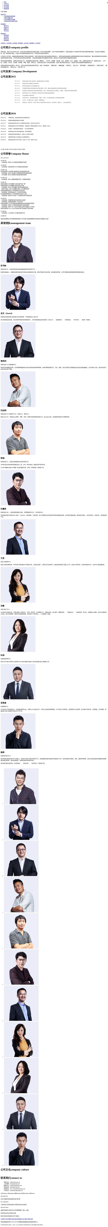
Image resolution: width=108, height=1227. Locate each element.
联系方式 (6, 38)
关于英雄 (6, 7)
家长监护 (30, 1219)
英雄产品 (3, 14)
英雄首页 (6, 35)
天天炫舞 (12, 19)
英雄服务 (3, 24)
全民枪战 (12, 16)
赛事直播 (6, 8)
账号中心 (6, 25)
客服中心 (6, 29)
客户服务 (8, 1219)
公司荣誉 (14, 43)
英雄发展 (3, 33)
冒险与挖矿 (14, 21)
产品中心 (6, 3)
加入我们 (6, 37)
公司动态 (37, 43)
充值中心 (6, 27)
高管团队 (20, 43)
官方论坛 (6, 30)
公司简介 (3, 43)
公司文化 (26, 43)
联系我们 (32, 43)
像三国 (11, 17)
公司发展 (8, 43)
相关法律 (14, 1219)
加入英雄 (6, 5)
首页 (5, 2)
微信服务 (6, 40)
